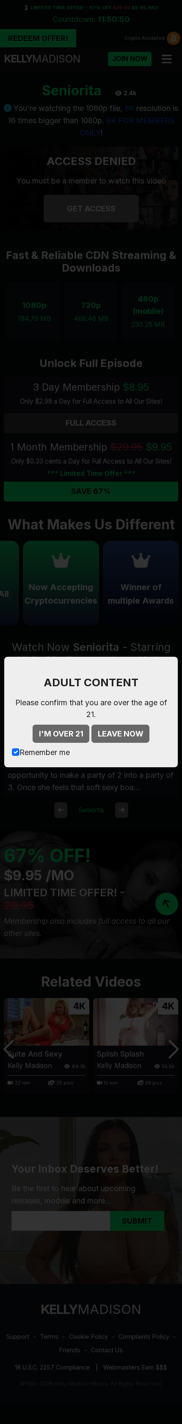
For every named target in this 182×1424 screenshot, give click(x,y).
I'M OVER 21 (61, 733)
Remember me (44, 752)
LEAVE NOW (120, 733)
